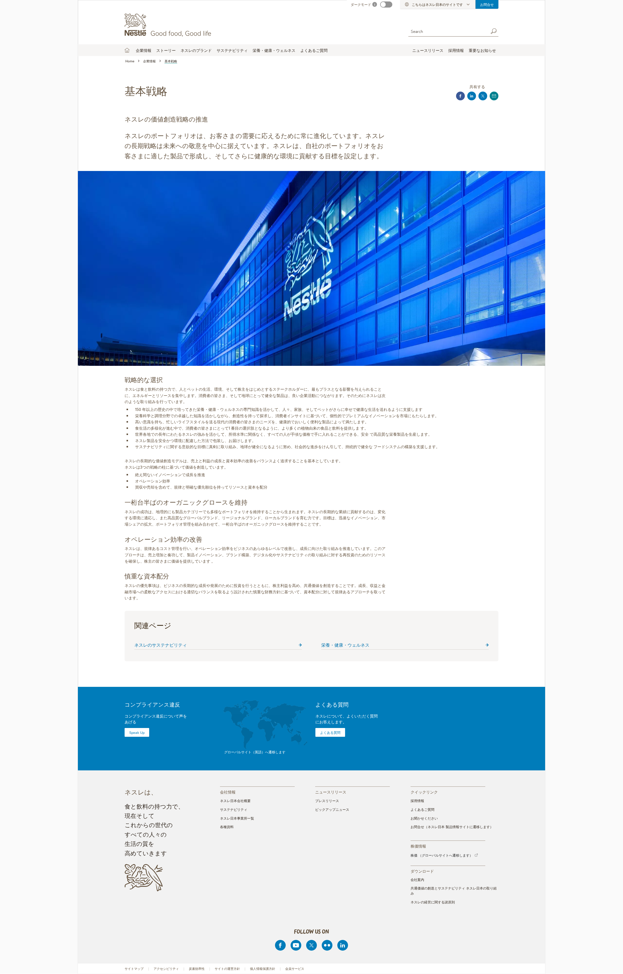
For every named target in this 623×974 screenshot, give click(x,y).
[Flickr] (327, 945)
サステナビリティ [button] (232, 50)
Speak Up (137, 732)
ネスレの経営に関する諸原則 (433, 902)
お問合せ (487, 4)
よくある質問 (331, 704)
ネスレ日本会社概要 (235, 800)
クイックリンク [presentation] (424, 791)
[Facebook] (280, 945)
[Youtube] (296, 945)
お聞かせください (424, 818)
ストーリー (166, 50)
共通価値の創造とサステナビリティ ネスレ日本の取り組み (454, 890)
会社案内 (417, 879)
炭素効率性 (197, 968)
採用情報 (417, 800)
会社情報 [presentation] (228, 791)
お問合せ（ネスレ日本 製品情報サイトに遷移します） (452, 826)
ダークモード (361, 4)
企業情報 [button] (143, 50)
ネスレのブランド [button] (196, 50)
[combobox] (447, 31)
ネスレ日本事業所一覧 (237, 818)
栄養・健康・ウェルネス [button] (274, 50)
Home (127, 50)
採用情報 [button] (456, 50)
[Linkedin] (342, 945)
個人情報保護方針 (262, 968)
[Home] (169, 25)
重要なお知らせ (482, 50)
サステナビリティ (233, 809)
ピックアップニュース (332, 809)
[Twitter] (311, 945)
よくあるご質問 (314, 50)
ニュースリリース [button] (427, 50)
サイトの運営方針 (227, 968)
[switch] (386, 4)
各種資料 (227, 826)
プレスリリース (327, 800)
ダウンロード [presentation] (422, 871)
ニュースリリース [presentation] (330, 791)
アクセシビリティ (166, 968)
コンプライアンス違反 (152, 704)
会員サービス (294, 968)
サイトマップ (134, 968)
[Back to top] (613, 965)
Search (493, 31)
